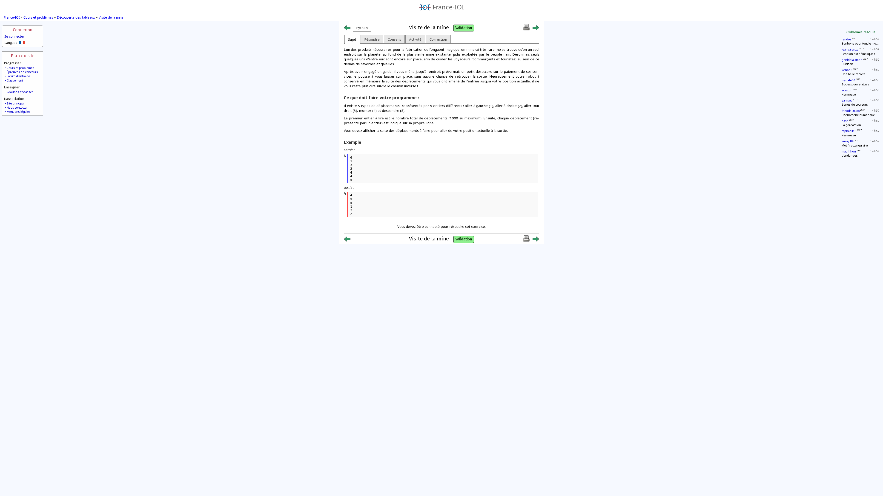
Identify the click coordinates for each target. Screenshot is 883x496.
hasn (845, 121)
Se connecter (14, 36)
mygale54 (848, 80)
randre (846, 39)
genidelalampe (852, 60)
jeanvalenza (850, 49)
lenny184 (848, 141)
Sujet (352, 39)
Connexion (22, 30)
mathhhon (849, 151)
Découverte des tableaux (76, 17)
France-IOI (448, 7)
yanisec (847, 100)
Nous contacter (17, 107)
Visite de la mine (111, 17)
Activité (415, 39)
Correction (438, 39)
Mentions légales (19, 112)
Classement (15, 80)
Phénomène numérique (858, 115)
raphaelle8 (849, 131)
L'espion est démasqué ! (858, 54)
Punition (847, 64)
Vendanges (850, 155)
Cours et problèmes (38, 17)
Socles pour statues (855, 84)
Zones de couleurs (855, 104)
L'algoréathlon (851, 125)
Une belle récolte (853, 74)
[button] (362, 28)
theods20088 (851, 111)
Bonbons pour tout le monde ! (862, 43)
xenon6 (847, 70)
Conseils (394, 39)
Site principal (15, 103)
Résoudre (372, 39)
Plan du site (22, 55)
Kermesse (849, 94)
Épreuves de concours (22, 72)
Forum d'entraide (18, 76)
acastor (847, 90)
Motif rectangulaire (855, 145)
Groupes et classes (20, 92)
